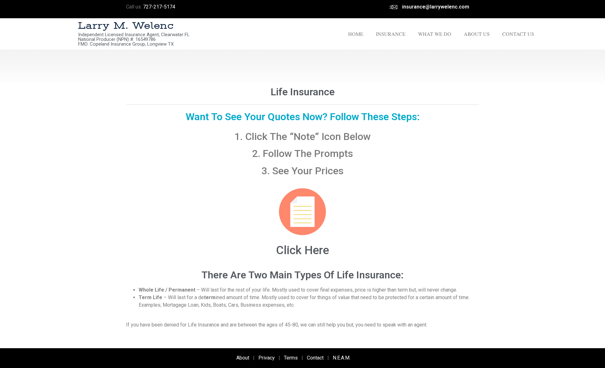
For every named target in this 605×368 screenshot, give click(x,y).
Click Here (302, 250)
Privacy (266, 358)
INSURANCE (391, 34)
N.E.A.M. (341, 358)
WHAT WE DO (434, 34)
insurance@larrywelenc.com (435, 7)
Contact (315, 358)
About (242, 358)
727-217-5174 (159, 7)
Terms (291, 358)
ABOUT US (477, 34)
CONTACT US (518, 34)
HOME (355, 34)
